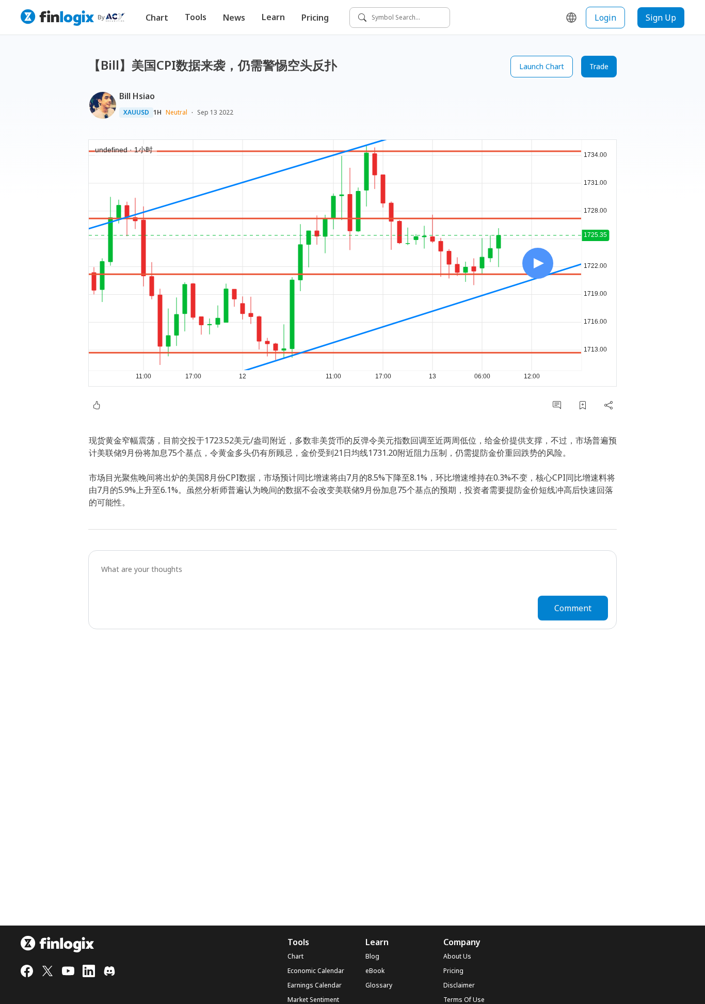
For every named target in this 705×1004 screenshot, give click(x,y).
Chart (157, 17)
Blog (372, 956)
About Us (457, 956)
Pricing (315, 17)
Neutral (176, 112)
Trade (598, 66)
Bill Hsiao (137, 96)
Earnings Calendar (314, 985)
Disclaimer (459, 985)
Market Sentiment (313, 1000)
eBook (374, 971)
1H (157, 112)
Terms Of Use (464, 1000)
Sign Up (661, 17)
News (234, 17)
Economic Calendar (315, 971)
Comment (572, 608)
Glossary (378, 985)
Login (605, 17)
